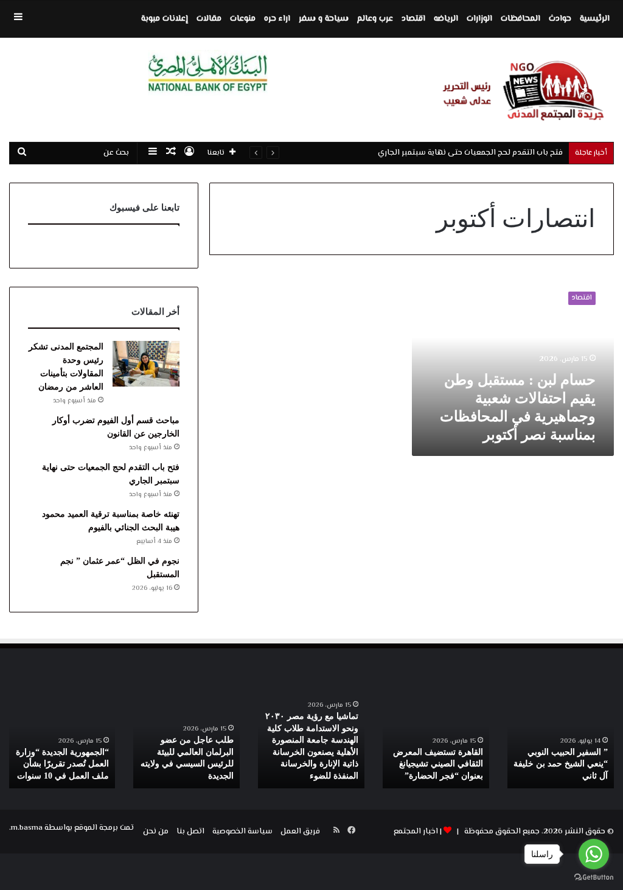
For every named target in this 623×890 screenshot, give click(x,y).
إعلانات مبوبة (164, 19)
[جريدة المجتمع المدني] (519, 90)
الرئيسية (595, 19)
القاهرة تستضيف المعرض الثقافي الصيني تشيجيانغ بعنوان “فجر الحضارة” (438, 764)
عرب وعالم (375, 19)
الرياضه (446, 19)
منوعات (243, 19)
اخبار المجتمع (416, 831)
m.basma (27, 828)
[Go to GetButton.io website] (593, 877)
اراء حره (277, 19)
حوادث (560, 19)
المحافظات (520, 19)
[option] (560, 741)
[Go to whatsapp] (594, 854)
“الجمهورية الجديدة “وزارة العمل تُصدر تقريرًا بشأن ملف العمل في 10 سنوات (62, 764)
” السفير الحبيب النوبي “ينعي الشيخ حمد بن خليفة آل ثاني (560, 764)
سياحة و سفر (324, 19)
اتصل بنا (190, 831)
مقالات (209, 19)
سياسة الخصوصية (242, 831)
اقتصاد (413, 19)
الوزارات (479, 19)
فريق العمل (300, 831)
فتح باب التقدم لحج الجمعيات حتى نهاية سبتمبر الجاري (470, 153)
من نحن (156, 831)
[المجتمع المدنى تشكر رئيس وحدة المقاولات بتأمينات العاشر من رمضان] (146, 364)
